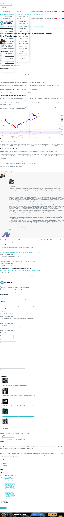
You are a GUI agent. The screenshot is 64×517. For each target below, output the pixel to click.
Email (3, 435)
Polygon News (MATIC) (9, 68)
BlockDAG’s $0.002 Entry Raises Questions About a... (16, 385)
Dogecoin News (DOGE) (9, 48)
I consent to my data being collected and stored (15, 439)
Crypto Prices (19, 11)
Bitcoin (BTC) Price (22, 28)
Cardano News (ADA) (9, 43)
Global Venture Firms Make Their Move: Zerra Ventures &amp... (19, 405)
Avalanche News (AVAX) (10, 487)
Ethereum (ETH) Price (23, 48)
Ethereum (26, 100)
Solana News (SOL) (8, 53)
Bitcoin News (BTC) (8, 16)
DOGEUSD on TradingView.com (10, 141)
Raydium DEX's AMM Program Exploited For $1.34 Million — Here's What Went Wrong (21, 14)
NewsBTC (5, 475)
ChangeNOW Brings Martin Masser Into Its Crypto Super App (18, 395)
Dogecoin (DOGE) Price (23, 43)
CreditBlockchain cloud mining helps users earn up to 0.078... (18, 416)
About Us (4, 461)
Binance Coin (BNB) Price (23, 16)
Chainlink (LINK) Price (23, 38)
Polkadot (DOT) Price (23, 58)
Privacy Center (5, 466)
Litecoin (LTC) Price (22, 53)
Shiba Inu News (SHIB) (9, 38)
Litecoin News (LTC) (9, 58)
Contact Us (4, 465)
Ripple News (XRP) (9, 480)
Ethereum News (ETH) (9, 479)
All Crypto (47, 11)
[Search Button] (12, 29)
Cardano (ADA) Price (9, 493)
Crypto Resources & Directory (37, 11)
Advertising (4, 463)
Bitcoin (20, 100)
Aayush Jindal (2, 44)
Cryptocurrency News (6, 11)
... (2, 426)
